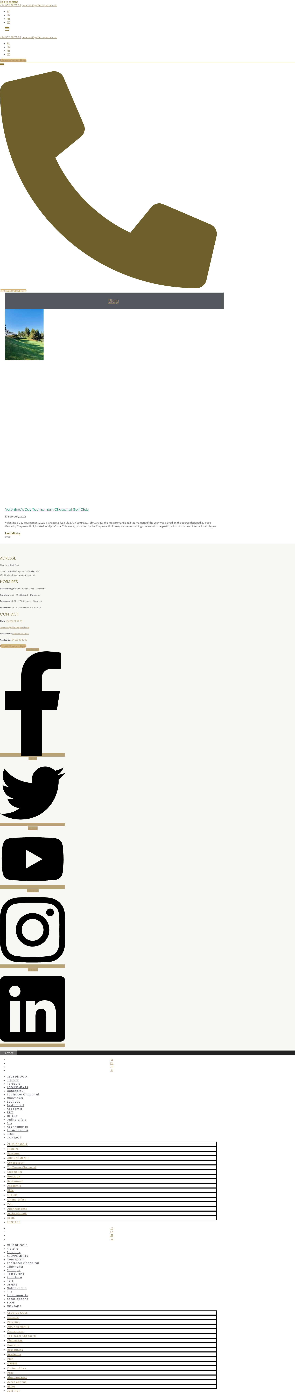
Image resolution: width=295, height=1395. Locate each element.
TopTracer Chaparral (21, 1167)
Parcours (13, 1153)
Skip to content (9, 1)
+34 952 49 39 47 (20, 633)
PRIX (10, 1190)
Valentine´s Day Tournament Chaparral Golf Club (47, 509)
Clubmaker (15, 1171)
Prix (10, 1204)
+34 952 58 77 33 (10, 5)
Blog (113, 301)
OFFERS (12, 1195)
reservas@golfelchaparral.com (39, 5)
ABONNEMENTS (18, 1158)
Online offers (17, 1119)
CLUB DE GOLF (17, 1144)
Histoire (13, 1148)
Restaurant (15, 1181)
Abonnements (17, 1208)
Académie (14, 1109)
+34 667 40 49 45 (19, 639)
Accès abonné (17, 1130)
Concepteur (15, 1162)
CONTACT (14, 1137)
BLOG (11, 1218)
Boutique (13, 1176)
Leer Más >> (12, 533)
